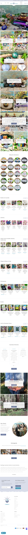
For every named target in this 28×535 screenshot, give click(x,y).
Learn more (3, 434)
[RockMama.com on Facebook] (6, 504)
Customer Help (25, 0)
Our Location (15, 0)
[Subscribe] (12, 487)
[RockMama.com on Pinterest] (7, 504)
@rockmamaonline (23, 445)
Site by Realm (2, 530)
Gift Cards (21, 0)
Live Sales (18, 0)
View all (25, 261)
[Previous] (24, 30)
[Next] (26, 30)
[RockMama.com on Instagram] (5, 504)
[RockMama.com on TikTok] (8, 504)
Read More (14, 368)
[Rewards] (3, 533)
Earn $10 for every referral (4, 0)
